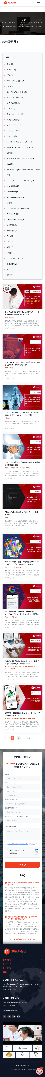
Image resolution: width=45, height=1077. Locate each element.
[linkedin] (14, 1017)
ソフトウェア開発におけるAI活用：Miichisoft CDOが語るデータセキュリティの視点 (22, 413)
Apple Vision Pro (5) (15, 197)
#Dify (6, 317)
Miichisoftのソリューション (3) (20, 147)
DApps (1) (11, 253)
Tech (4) (10, 236)
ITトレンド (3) (13, 130)
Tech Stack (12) (13, 191)
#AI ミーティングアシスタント (14, 667)
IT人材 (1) (11, 108)
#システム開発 (20, 468)
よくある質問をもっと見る (21, 939)
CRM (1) (10, 275)
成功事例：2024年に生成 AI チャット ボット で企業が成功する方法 (22, 714)
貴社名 (7, 783)
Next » (29, 738)
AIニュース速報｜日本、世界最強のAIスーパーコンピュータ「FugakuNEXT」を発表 (22, 563)
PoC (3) (10, 86)
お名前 (7, 774)
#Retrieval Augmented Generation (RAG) (18, 718)
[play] (22, 1032)
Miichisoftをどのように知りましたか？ (17, 816)
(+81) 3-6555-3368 (9, 1006)
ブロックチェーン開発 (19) (18, 208)
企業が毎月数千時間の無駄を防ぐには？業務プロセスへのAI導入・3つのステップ (22, 662)
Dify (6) (10, 64)
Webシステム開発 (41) (16, 80)
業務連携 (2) (12, 264)
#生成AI (11, 317)
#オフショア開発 (10, 468)
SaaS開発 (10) (12, 164)
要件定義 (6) (12, 225)
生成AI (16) (11, 69)
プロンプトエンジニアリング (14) (20, 180)
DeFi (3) (10, 241)
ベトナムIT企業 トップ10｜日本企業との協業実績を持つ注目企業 (22, 463)
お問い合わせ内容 (10, 826)
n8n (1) (10, 153)
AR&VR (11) (11, 203)
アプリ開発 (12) (13, 186)
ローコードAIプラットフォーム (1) (21, 141)
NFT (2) (10, 247)
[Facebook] (9, 1017)
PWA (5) (10, 75)
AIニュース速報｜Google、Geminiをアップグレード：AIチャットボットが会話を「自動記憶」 (22, 612)
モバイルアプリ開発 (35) (17, 92)
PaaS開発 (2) (12, 230)
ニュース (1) (12, 136)
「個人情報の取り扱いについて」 (18, 844)
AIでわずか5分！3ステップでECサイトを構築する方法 (22, 513)
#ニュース (8, 617)
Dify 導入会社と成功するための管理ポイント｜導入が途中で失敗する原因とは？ (22, 313)
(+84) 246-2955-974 (9, 990)
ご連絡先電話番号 (10, 808)
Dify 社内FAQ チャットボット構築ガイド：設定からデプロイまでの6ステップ (22, 363)
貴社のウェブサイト (11, 800)
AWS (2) (10, 269)
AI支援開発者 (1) (13, 119)
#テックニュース (10, 567)
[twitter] (4, 1017)
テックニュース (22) (15, 114)
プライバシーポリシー (22, 1065)
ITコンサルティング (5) (16, 258)
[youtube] (18, 1017)
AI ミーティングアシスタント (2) (20, 158)
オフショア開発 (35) (15, 97)
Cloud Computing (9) (15, 219)
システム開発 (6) (13, 103)
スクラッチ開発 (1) (14, 214)
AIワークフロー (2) (14, 125)
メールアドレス (9, 791)
